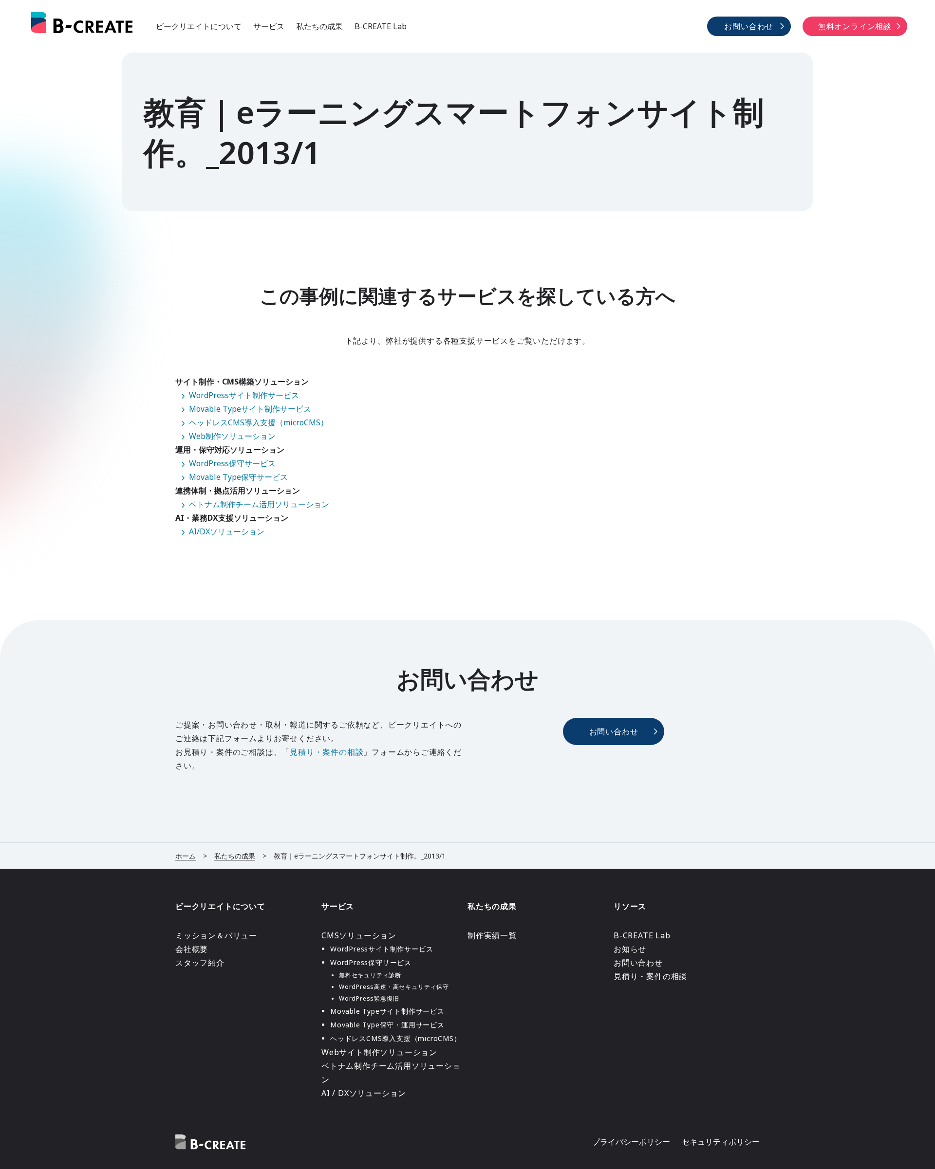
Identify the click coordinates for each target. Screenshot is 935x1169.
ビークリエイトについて (199, 26)
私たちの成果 (319, 26)
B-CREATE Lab (381, 26)
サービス (268, 26)
